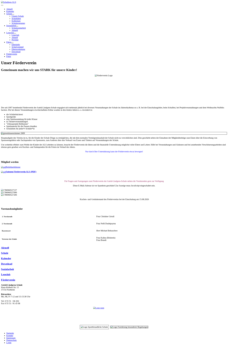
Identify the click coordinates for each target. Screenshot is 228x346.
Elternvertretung (18, 49)
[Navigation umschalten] (2, 5)
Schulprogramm (18, 23)
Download (16, 52)
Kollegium (16, 21)
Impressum (10, 338)
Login (8, 343)
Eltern (8, 42)
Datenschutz (11, 340)
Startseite (10, 333)
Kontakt (9, 335)
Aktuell (9, 9)
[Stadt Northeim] (114, 314)
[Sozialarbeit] (17, 26)
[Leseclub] (15, 33)
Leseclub (10, 33)
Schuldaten (16, 18)
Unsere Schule (18, 16)
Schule (9, 14)
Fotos (8, 56)
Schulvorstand (17, 47)
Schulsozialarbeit (19, 28)
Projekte (15, 40)
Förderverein (11, 54)
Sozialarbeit (11, 25)
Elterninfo (16, 44)
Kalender (10, 11)
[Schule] (13, 14)
